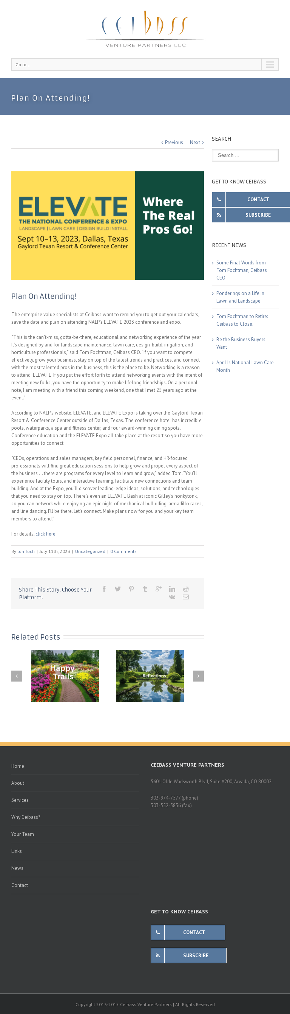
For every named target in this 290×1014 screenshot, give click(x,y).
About (17, 783)
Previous (174, 142)
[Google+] (159, 589)
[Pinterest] (131, 589)
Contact (19, 885)
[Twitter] (118, 589)
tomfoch (26, 551)
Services (20, 800)
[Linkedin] (172, 589)
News (17, 868)
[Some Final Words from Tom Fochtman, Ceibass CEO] (65, 676)
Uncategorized (90, 551)
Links (16, 851)
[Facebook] (104, 589)
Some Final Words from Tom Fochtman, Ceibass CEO (241, 270)
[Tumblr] (145, 589)
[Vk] (172, 597)
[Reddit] (186, 589)
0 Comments (123, 551)
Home (17, 766)
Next (195, 142)
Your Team (22, 834)
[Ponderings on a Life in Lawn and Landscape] (150, 676)
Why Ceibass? (25, 817)
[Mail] (186, 597)
